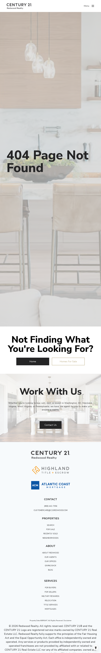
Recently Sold (50, 533)
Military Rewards (50, 596)
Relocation (50, 600)
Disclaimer (67, 620)
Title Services (51, 605)
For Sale (50, 529)
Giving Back (50, 565)
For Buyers (50, 587)
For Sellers (50, 592)
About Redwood (50, 553)
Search (50, 525)
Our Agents (51, 557)
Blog (50, 570)
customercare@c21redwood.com (50, 510)
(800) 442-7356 (50, 506)
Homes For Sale (68, 361)
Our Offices (50, 561)
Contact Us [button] (51, 425)
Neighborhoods (51, 538)
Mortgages (50, 609)
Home (32, 361)
